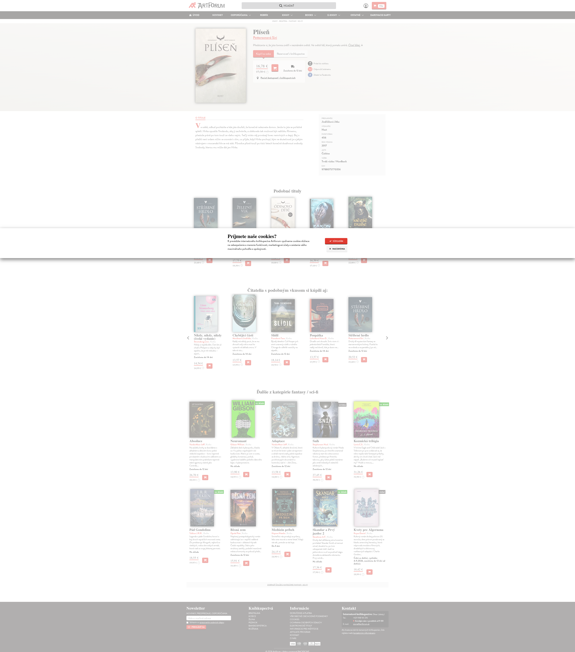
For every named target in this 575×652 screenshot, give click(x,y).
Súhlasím (337, 241)
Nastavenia (338, 248)
